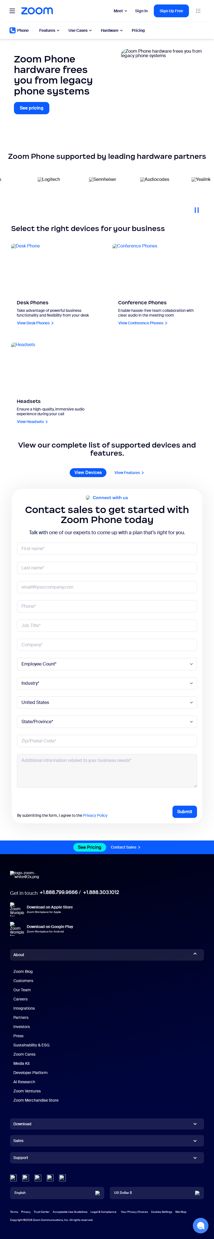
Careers (20, 999)
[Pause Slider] (197, 208)
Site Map (180, 1212)
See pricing (34, 109)
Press (18, 1035)
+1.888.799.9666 (59, 892)
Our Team (22, 989)
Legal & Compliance (103, 1212)
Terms (14, 1212)
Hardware (109, 30)
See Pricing (89, 847)
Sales (18, 1140)
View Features (127, 472)
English (20, 1193)
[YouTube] (38, 1178)
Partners (20, 1017)
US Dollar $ (123, 1193)
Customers (23, 980)
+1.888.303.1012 (101, 892)
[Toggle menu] (12, 10)
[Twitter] (25, 1178)
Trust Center (42, 1212)
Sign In (141, 10)
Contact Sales (123, 847)
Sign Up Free (171, 10)
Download (22, 1123)
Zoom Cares (24, 1054)
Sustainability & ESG (31, 1045)
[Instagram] (62, 1178)
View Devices (88, 472)
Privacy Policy (95, 815)
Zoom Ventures (27, 1091)
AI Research (24, 1081)
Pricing (138, 30)
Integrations (24, 1008)
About (18, 954)
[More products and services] (198, 11)
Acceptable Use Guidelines (70, 1212)
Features (47, 30)
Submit (184, 812)
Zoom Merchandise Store (36, 1100)
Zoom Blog (23, 971)
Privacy (26, 1212)
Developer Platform (30, 1072)
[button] (200, 1225)
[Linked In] (13, 1178)
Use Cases (78, 30)
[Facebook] (50, 1178)
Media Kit (21, 1063)
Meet (118, 10)
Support (20, 1158)
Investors (21, 1026)
